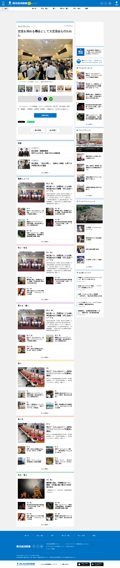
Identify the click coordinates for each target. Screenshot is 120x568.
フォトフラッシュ (24, 26)
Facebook (101, 3)
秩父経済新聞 (17, 3)
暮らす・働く (64, 8)
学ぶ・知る (76, 8)
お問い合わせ (70, 546)
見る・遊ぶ (44, 8)
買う (54, 8)
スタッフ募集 (51, 549)
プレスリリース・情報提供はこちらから (78, 544)
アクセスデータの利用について (55, 546)
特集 (86, 8)
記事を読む (45, 115)
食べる (34, 8)
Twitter (105, 3)
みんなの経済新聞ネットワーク (25, 564)
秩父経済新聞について (53, 544)
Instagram (110, 3)
